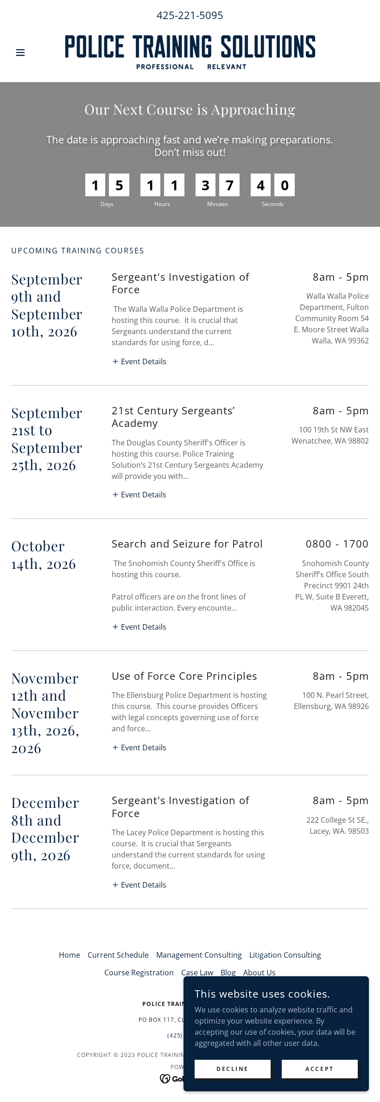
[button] (38, 52)
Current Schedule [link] (118, 955)
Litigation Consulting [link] (285, 955)
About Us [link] (259, 972)
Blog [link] (228, 972)
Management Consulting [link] (199, 955)
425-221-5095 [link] (190, 15)
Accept (319, 1069)
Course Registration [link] (139, 972)
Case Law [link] (197, 972)
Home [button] (69, 955)
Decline (232, 1069)
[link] (190, 52)
